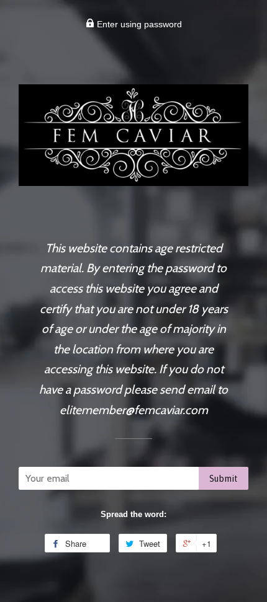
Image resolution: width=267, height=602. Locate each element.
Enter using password (138, 24)
